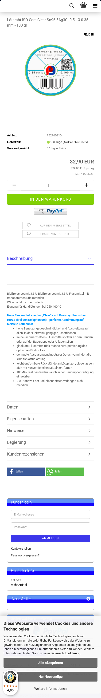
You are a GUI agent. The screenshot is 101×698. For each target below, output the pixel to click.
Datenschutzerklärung (65, 653)
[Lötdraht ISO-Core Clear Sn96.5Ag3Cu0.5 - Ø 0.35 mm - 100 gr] (50, 67)
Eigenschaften (20, 418)
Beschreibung (20, 258)
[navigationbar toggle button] (95, 6)
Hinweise (15, 430)
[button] (14, 185)
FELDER (88, 34)
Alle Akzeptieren (50, 663)
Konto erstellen (21, 548)
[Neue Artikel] (88, 599)
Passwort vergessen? (25, 555)
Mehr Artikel (19, 585)
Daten (12, 407)
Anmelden (50, 538)
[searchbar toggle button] (72, 6)
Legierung (16, 442)
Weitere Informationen (50, 688)
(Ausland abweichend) (76, 142)
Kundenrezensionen (25, 454)
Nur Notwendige (51, 676)
